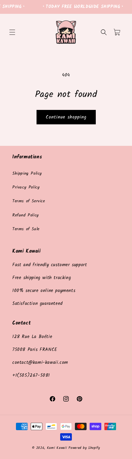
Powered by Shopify (84, 448)
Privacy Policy (26, 187)
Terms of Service (28, 201)
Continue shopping (66, 117)
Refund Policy (25, 215)
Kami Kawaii (57, 448)
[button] (12, 32)
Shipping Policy (27, 173)
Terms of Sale (26, 229)
